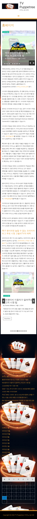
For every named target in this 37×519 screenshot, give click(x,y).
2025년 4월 (5, 415)
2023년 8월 (5, 437)
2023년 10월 (6, 434)
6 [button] (12, 63)
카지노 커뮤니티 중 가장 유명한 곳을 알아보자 (16, 373)
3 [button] (7, 63)
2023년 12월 (6, 431)
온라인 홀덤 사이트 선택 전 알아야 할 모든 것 (16, 376)
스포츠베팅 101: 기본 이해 (17, 53)
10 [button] (19, 63)
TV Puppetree (27, 5)
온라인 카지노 (6, 468)
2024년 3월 (5, 424)
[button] (30, 62)
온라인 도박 (5, 465)
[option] (18, 48)
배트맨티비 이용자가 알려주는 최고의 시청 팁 (16, 382)
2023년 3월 (5, 446)
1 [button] (4, 63)
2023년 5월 (5, 440)
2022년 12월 (6, 452)
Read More (9, 318)
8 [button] (16, 63)
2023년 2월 (5, 449)
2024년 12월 (6, 418)
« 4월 (17, 507)
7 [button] (14, 63)
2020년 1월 (5, 455)
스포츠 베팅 (5, 32)
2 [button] (6, 63)
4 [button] (9, 63)
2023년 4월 (5, 443)
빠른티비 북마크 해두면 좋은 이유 (12, 370)
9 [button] (17, 63)
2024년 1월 (5, 428)
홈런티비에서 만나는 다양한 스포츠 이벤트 (15, 379)
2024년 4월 (5, 421)
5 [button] (11, 63)
